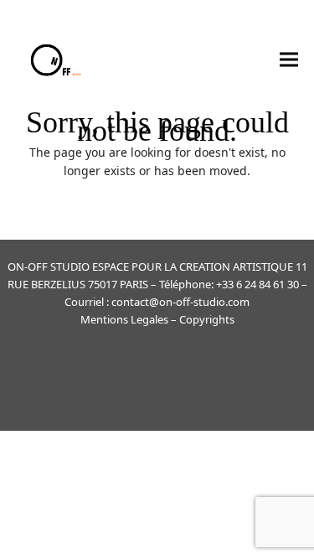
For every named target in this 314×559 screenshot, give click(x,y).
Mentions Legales (124, 319)
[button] (289, 59)
